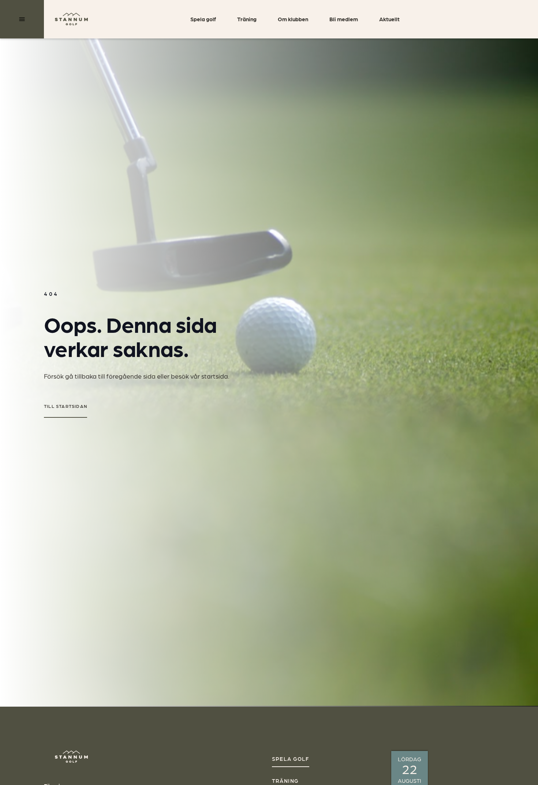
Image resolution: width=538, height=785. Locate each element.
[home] (71, 19)
